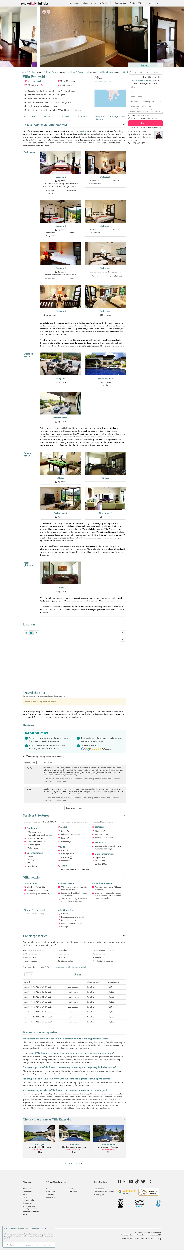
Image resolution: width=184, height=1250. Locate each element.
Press (25, 1197)
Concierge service (117, 116)
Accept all (46, 1245)
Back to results (90, 3)
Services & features (100, 118)
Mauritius (50, 1197)
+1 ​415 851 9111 (138, 3)
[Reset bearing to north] (123, 639)
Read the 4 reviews (102, 81)
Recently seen (120, 3)
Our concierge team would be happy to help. (67, 967)
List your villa (28, 1200)
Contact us (153, 3)
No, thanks (29, 1245)
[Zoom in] (123, 632)
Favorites (106, 2)
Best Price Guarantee (141, 80)
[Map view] (31, 633)
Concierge (27, 1203)
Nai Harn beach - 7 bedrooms (74, 1147)
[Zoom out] (123, 636)
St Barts (73, 1191)
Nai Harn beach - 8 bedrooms (39, 1147)
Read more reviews (74, 808)
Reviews (65, 116)
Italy (72, 1188)
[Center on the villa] (36, 633)
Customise (11, 1245)
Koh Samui (51, 1191)
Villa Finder (99, 1188)
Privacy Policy (139, 1238)
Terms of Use (144, 116)
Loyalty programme (31, 1208)
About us (27, 1188)
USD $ (28, 974)
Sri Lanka (50, 1194)
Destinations (74, 3)
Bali (48, 1188)
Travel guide (99, 1194)
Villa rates (82, 116)
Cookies (149, 1238)
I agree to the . (140, 116)
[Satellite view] (26, 633)
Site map (157, 1238)
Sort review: (29, 762)
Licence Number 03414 (151, 1235)
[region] (74, 658)
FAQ (25, 1194)
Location (48, 116)
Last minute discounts (104, 1191)
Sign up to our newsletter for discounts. (144, 118)
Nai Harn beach (34, 81)
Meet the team (29, 1206)
